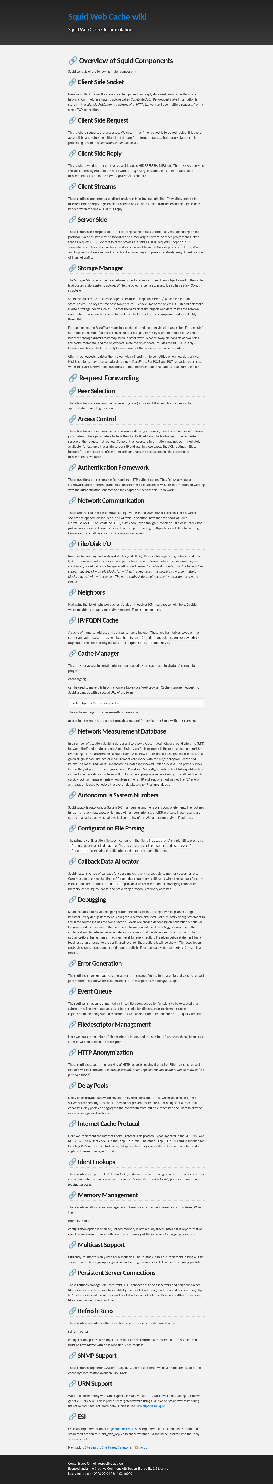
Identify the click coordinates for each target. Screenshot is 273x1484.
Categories (125, 1447)
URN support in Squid (150, 1406)
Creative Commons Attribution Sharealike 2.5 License (131, 1469)
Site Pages (109, 1447)
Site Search (92, 1447)
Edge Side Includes (120, 1429)
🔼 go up (140, 1447)
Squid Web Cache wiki (107, 17)
